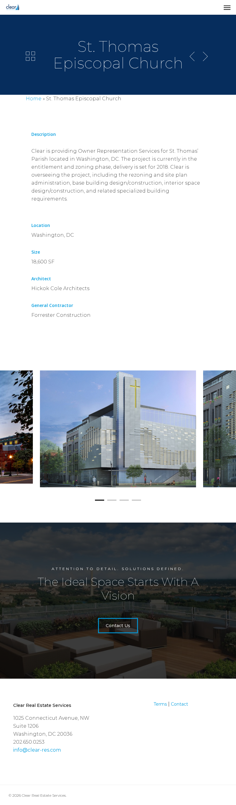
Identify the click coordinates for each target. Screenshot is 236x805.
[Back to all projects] (30, 56)
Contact (179, 704)
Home (33, 99)
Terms (160, 704)
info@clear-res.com (37, 750)
